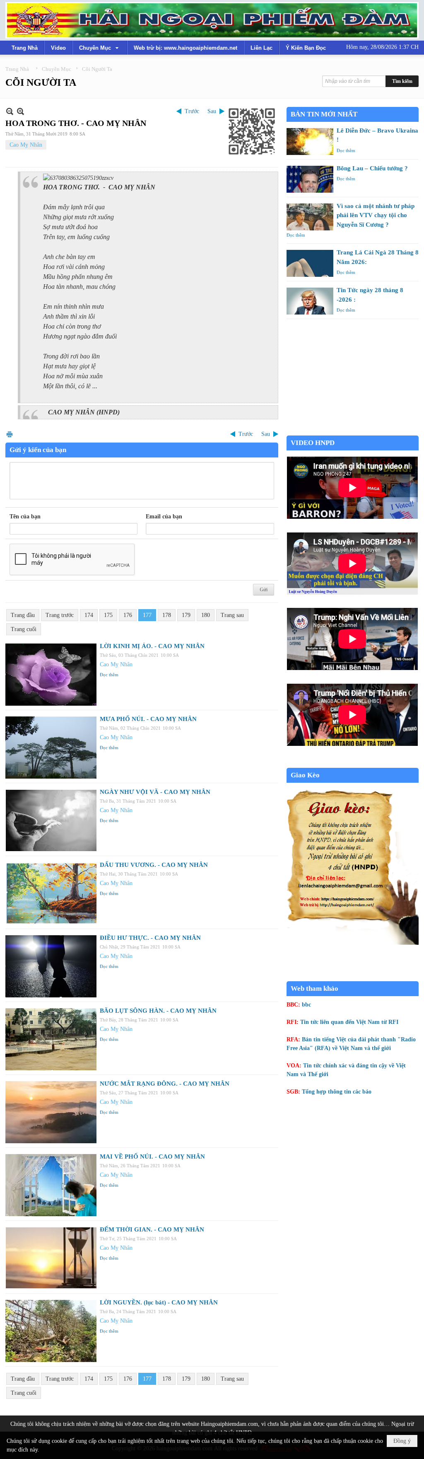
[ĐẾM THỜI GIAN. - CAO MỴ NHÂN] (50, 1258)
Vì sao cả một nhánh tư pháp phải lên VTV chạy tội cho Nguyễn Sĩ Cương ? (375, 215)
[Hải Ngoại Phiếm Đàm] (212, 20)
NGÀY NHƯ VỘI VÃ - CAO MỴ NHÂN (155, 792)
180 (205, 615)
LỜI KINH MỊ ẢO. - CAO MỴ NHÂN (152, 646)
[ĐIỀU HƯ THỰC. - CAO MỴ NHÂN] (50, 966)
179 (186, 615)
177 (147, 615)
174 (88, 615)
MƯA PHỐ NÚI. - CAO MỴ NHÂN (148, 719)
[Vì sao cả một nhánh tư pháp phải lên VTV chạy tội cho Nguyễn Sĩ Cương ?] (310, 216)
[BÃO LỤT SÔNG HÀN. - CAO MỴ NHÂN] (50, 1039)
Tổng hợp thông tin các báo (336, 1092)
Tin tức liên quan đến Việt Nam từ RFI (349, 1022)
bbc (306, 1005)
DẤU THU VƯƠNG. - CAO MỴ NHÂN (154, 864)
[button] (99, 48)
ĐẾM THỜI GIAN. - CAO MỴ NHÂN (152, 1229)
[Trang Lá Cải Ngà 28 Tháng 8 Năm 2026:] (310, 263)
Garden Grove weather (353, 431)
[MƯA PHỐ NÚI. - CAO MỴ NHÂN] (50, 747)
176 (127, 615)
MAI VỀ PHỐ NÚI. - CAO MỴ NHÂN (152, 1156)
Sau (211, 111)
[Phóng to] (20, 111)
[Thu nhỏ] (9, 111)
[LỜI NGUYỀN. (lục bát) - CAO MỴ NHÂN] (50, 1331)
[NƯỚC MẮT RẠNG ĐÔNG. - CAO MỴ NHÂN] (50, 1112)
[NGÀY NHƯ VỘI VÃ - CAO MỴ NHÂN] (50, 820)
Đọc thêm (109, 674)
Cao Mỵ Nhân (26, 145)
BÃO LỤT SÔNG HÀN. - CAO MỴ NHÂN (158, 1010)
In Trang (9, 434)
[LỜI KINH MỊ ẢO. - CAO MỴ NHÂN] (50, 675)
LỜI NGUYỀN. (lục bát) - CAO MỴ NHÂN (159, 1302)
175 (108, 615)
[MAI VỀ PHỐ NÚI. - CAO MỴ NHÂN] (50, 1185)
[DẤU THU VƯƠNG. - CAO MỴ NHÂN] (50, 893)
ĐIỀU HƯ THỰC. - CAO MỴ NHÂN (150, 937)
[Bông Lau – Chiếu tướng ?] (310, 179)
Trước (192, 111)
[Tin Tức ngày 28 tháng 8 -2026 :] (310, 301)
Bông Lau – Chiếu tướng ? (372, 168)
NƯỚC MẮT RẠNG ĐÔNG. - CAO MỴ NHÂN (164, 1083)
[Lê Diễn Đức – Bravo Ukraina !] (310, 141)
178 (166, 615)
